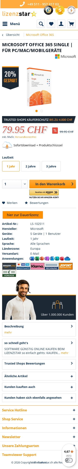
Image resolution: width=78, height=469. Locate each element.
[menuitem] (11, 24)
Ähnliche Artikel (15, 376)
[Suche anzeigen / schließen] (41, 24)
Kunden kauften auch (19, 387)
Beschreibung (14, 326)
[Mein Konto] (61, 24)
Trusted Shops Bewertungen (24, 363)
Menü (15, 23)
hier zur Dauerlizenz (23, 215)
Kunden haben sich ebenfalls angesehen (33, 398)
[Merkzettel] (51, 24)
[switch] (69, 460)
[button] (44, 194)
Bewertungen (38, 203)
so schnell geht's (16, 343)
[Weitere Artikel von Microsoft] (65, 58)
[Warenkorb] (71, 24)
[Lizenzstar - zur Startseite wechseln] (19, 14)
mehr (8, 332)
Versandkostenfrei (25, 137)
